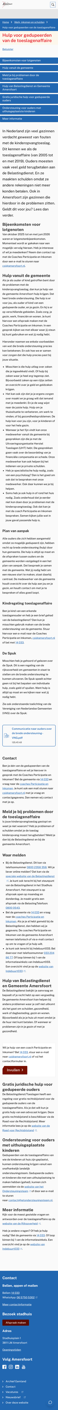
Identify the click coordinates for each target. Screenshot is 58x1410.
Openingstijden (11, 1349)
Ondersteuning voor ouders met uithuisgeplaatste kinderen (21, 109)
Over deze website (17, 1402)
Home (5, 22)
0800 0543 (13, 907)
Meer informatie (12, 118)
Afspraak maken (16, 1322)
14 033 (19, 642)
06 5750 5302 (26, 1297)
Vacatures (10, 1392)
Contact (10, 1386)
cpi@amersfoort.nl (43, 637)
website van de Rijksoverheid (20, 1223)
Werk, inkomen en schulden (29, 22)
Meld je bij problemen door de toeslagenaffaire (20, 77)
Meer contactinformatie (17, 1304)
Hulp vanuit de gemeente (17, 67)
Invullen (13, 1070)
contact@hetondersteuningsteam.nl (30, 1200)
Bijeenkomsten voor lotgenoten (21, 60)
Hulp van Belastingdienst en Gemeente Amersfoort (26, 88)
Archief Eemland (16, 1381)
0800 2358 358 (37, 867)
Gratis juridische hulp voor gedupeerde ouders (26, 98)
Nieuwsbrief (11, 1398)
